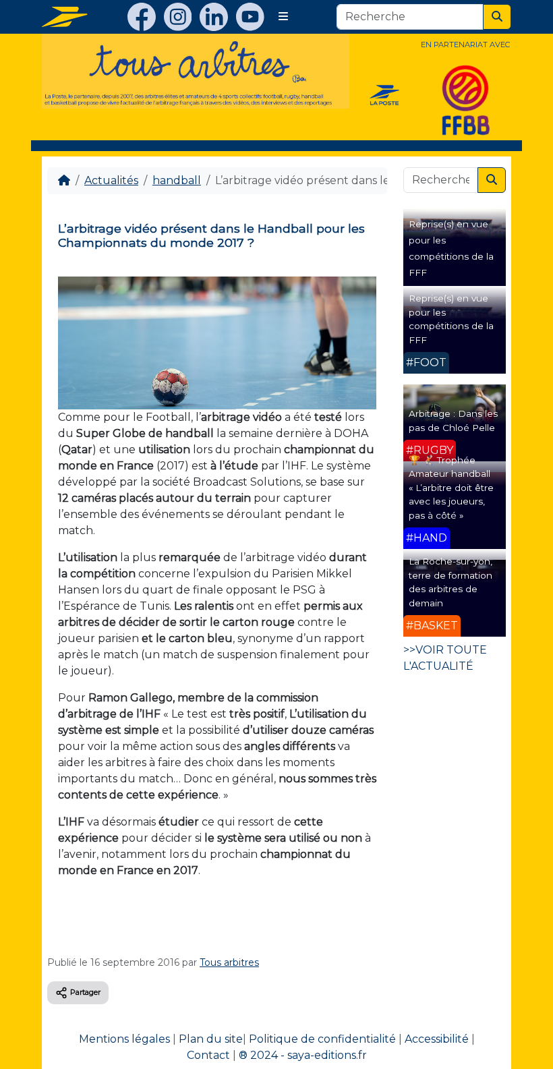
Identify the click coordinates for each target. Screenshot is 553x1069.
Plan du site (211, 1039)
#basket (432, 625)
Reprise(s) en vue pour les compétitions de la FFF (451, 319)
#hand (426, 537)
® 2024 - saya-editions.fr (303, 1055)
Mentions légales (124, 1039)
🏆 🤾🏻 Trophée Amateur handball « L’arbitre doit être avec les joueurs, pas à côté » (451, 488)
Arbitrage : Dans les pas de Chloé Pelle (453, 420)
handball (176, 180)
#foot (426, 362)
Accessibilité (437, 1039)
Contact (208, 1055)
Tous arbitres (229, 962)
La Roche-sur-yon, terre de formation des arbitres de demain (450, 582)
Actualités (111, 180)
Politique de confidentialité (322, 1039)
